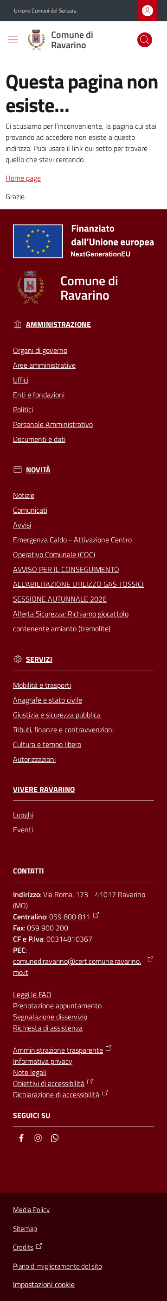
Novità (38, 469)
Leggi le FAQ (32, 994)
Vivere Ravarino (44, 789)
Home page (23, 177)
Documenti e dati (39, 439)
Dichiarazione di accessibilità (56, 1094)
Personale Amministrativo (53, 424)
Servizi (39, 659)
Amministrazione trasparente (58, 1050)
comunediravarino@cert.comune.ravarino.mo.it (77, 966)
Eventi (23, 829)
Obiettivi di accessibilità (48, 1083)
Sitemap (25, 1228)
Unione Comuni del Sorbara (45, 10)
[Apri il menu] (13, 39)
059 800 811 (69, 916)
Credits (23, 1247)
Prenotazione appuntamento (57, 1005)
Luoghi (23, 814)
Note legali (29, 1072)
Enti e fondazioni (38, 394)
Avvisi (22, 524)
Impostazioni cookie (44, 1284)
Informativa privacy (42, 1061)
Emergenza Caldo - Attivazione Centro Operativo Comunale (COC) (72, 547)
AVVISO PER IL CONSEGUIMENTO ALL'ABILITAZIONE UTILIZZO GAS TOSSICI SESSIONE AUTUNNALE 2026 (78, 584)
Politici (23, 409)
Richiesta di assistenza (48, 1027)
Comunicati (30, 509)
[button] (144, 39)
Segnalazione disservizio (50, 1016)
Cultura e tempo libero (47, 744)
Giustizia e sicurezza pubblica (57, 714)
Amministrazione (58, 324)
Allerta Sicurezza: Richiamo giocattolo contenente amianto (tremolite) (70, 621)
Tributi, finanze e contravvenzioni (63, 729)
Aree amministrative (44, 365)
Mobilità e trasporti (42, 685)
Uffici (20, 379)
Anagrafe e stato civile (47, 699)
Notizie (23, 495)
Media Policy (31, 1209)
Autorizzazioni (34, 759)
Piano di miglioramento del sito (57, 1266)
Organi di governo (40, 350)
